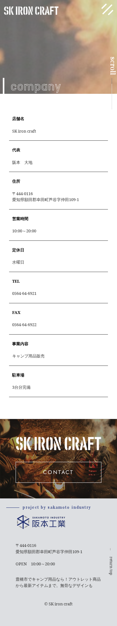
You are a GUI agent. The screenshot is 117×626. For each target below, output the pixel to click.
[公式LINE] (51, 620)
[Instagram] (12, 620)
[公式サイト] (65, 620)
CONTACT (58, 472)
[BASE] (26, 620)
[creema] (39, 620)
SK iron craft (61, 604)
